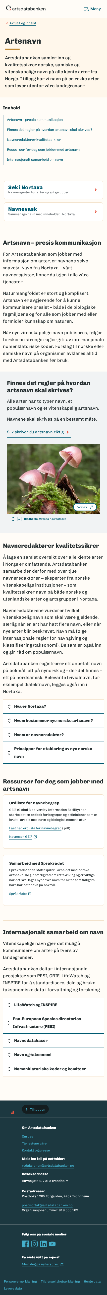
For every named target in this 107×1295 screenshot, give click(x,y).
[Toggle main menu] (92, 9)
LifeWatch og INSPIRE (35, 1004)
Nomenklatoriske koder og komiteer (50, 1068)
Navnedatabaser (31, 1040)
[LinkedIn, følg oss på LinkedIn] (43, 1243)
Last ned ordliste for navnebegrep (35, 828)
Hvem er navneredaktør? (39, 734)
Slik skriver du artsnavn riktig (35, 432)
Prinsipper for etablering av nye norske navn (53, 752)
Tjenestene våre (34, 1143)
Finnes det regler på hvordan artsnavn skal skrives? (49, 130)
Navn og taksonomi (33, 1054)
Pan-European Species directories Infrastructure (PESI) (47, 1022)
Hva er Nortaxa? (30, 706)
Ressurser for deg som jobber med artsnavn (43, 150)
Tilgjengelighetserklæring (60, 1281)
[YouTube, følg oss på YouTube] (52, 1243)
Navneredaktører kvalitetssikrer (34, 140)
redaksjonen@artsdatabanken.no (48, 1165)
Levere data (13, 1288)
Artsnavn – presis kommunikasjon (35, 120)
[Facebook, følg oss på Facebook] (25, 1243)
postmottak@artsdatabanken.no (47, 1205)
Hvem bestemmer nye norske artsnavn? (53, 720)
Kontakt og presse (36, 1150)
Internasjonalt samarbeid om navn (35, 159)
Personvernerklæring (20, 1281)
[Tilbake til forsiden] (26, 8)
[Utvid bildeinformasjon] (16, 519)
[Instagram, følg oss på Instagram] (34, 1243)
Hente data (92, 1281)
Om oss (27, 1136)
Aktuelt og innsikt (22, 23)
